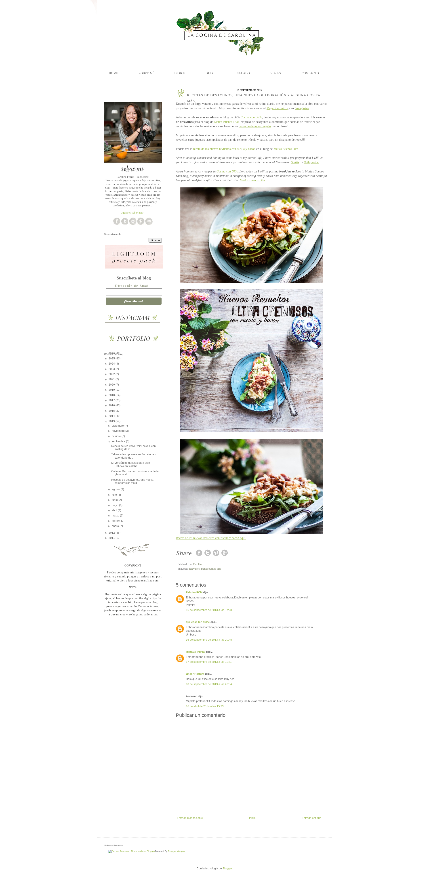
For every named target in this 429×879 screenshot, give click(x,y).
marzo (116, 515)
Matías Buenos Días (226, 122)
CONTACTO (310, 73)
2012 (112, 532)
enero (116, 526)
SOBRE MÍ (146, 73)
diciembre (118, 425)
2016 (112, 405)
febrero (116, 520)
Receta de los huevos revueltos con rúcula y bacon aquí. (211, 538)
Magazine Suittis (277, 108)
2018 (112, 395)
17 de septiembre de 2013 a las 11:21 (209, 661)
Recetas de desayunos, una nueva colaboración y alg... (132, 481)
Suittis (295, 162)
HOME (113, 73)
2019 (112, 389)
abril (115, 510)
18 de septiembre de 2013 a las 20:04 (209, 684)
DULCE (211, 73)
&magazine (302, 108)
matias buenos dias (211, 568)
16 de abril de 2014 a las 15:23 (205, 706)
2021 (112, 379)
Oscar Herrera (195, 674)
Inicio (252, 818)
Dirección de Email (132, 285)
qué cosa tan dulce (198, 622)
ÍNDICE (179, 73)
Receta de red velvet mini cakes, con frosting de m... (133, 448)
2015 (112, 410)
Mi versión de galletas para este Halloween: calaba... (130, 464)
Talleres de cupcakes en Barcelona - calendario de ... (133, 456)
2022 (112, 374)
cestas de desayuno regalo (255, 126)
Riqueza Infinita (195, 651)
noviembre (118, 430)
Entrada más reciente (190, 818)
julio (115, 494)
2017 (112, 400)
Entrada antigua (311, 818)
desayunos (194, 568)
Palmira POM (194, 592)
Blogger (227, 868)
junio (115, 499)
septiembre (119, 441)
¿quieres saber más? (133, 212)
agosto (116, 489)
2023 (112, 369)
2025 (112, 358)
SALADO (243, 73)
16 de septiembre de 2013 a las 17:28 (209, 610)
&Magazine (311, 162)
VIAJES (275, 73)
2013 (112, 421)
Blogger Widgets (176, 851)
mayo (115, 505)
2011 (112, 537)
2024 (112, 363)
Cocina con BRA (251, 117)
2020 (112, 384)
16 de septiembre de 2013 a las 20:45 (209, 639)
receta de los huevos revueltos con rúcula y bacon (224, 149)
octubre (117, 436)
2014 (112, 415)
